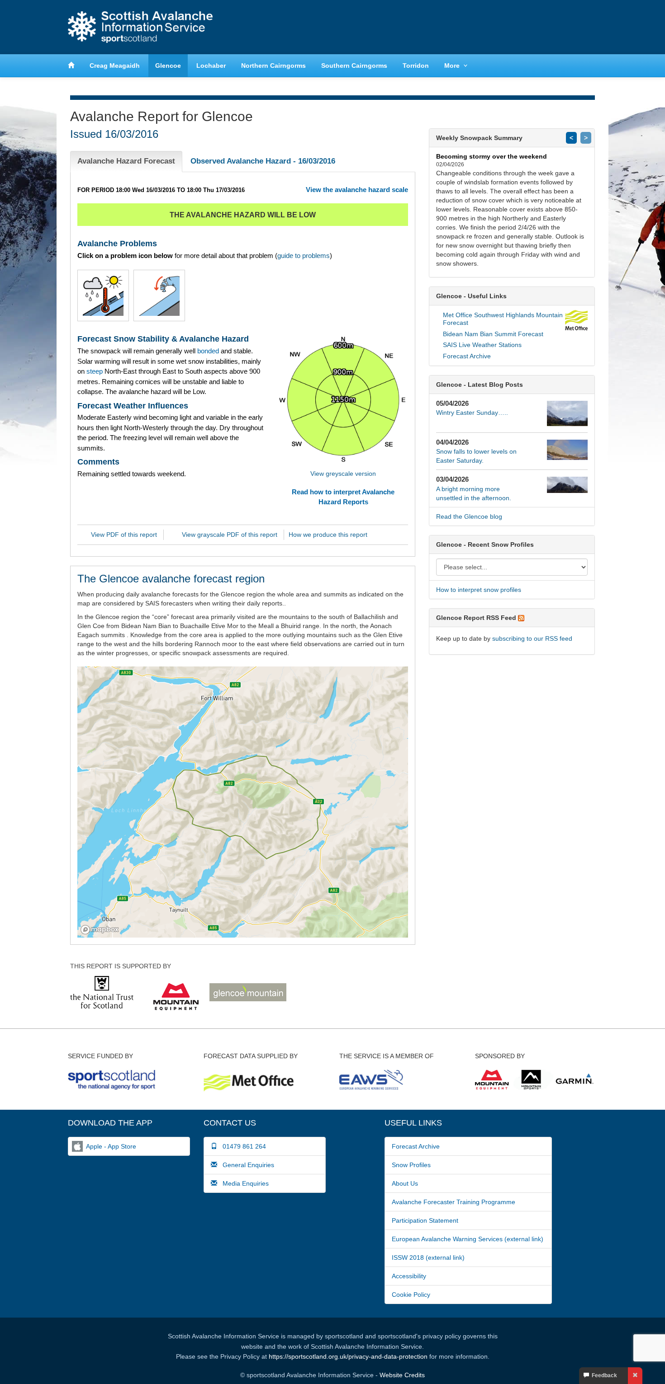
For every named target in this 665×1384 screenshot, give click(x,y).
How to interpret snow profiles (478, 589)
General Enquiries (245, 1164)
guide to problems (303, 255)
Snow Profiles (411, 1164)
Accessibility (409, 1276)
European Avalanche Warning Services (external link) (467, 1239)
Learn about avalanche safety (558, 27)
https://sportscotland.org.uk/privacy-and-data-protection (348, 1356)
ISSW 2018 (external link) (428, 1257)
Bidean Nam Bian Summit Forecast (493, 334)
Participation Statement (425, 1220)
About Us (405, 1183)
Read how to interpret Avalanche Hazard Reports (343, 496)
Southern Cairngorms (354, 65)
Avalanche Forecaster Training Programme (453, 1202)
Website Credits (402, 1375)
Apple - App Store (111, 1146)
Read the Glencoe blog (469, 516)
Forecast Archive (467, 356)
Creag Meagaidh (115, 65)
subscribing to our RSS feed (532, 638)
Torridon (416, 65)
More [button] (452, 65)
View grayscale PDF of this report (229, 534)
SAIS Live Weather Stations (482, 344)
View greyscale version (343, 473)
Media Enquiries (243, 1183)
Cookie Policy (411, 1294)
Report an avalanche (472, 27)
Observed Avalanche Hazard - (262, 161)
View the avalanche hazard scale (357, 189)
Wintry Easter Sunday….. (472, 412)
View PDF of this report (124, 534)
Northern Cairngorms (273, 65)
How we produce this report (328, 534)
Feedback (603, 1375)
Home (140, 27)
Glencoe (168, 65)
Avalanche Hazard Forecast (126, 161)
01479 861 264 (241, 1146)
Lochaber (211, 65)
